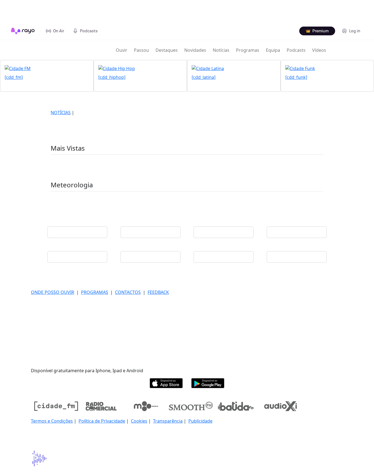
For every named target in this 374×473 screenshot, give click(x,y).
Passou (141, 50)
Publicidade (200, 421)
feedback (158, 292)
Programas (247, 50)
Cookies (139, 421)
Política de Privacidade (102, 421)
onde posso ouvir (52, 292)
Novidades (195, 50)
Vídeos (319, 50)
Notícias (221, 50)
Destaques (167, 50)
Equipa (273, 50)
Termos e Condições (52, 421)
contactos (128, 292)
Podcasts (296, 50)
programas (94, 292)
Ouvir (121, 50)
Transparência (168, 421)
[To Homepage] (23, 31)
